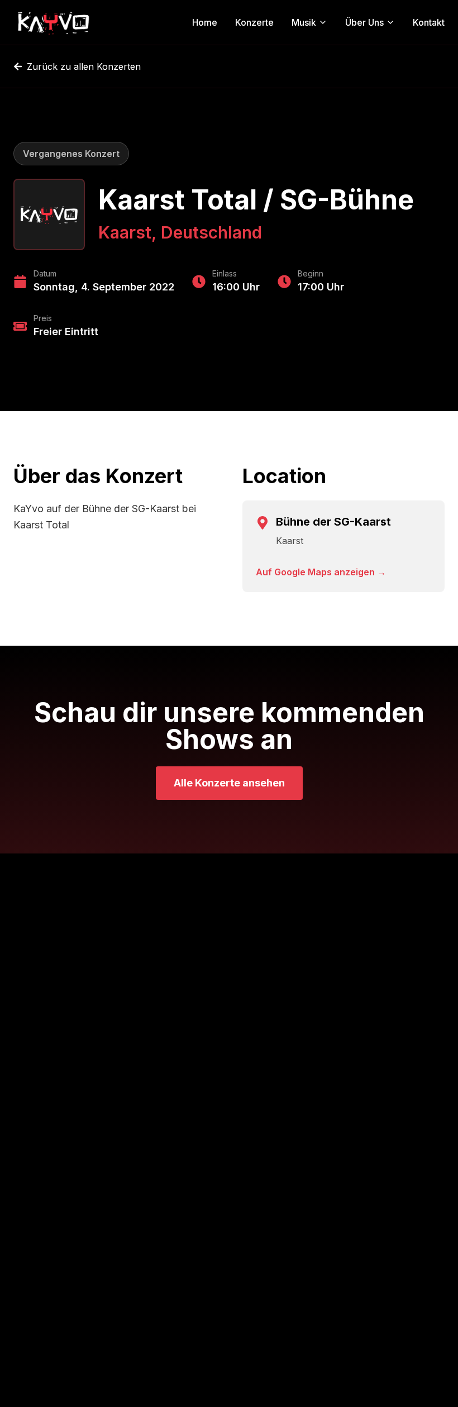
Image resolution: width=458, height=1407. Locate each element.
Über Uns (364, 22)
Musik (304, 22)
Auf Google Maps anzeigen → (321, 572)
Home (204, 22)
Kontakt (429, 22)
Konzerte (254, 22)
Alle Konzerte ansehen (229, 783)
